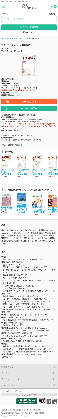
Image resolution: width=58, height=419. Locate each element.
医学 (21, 38)
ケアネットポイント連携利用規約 (32, 413)
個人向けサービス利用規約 (32, 410)
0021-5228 (14, 93)
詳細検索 (52, 14)
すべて (9, 38)
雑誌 (15, 38)
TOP (2, 38)
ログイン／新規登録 (29, 27)
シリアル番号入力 (29, 394)
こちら (21, 145)
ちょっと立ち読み (29, 108)
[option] (8, 166)
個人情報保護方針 (15, 410)
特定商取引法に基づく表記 (10, 413)
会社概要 (4, 410)
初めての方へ (28, 32)
